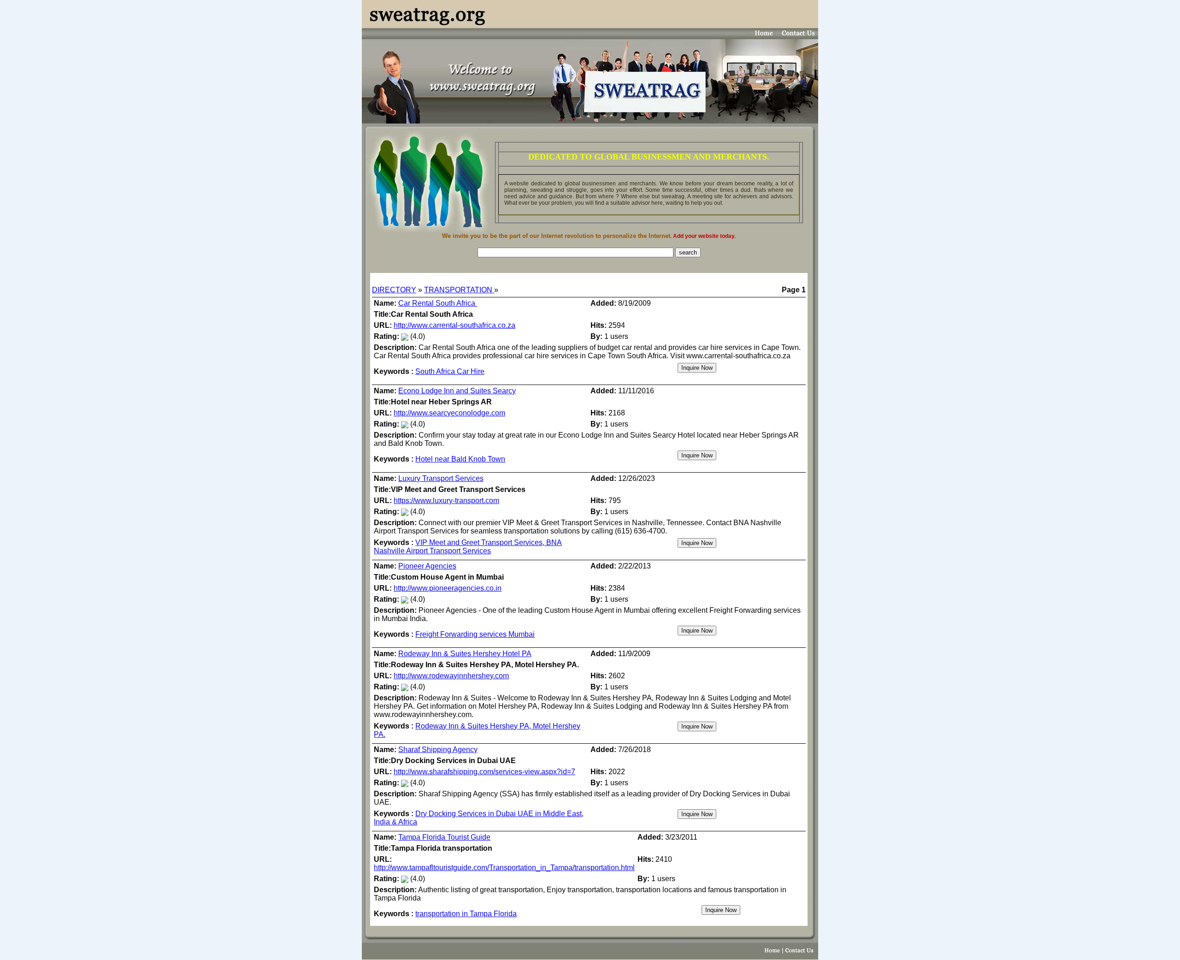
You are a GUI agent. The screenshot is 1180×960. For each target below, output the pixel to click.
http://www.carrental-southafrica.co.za (454, 325)
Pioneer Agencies (427, 566)
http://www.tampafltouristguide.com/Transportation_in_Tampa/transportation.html (504, 867)
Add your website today (703, 236)
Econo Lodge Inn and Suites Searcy (457, 391)
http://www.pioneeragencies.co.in (448, 588)
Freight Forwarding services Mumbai (475, 634)
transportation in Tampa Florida (466, 914)
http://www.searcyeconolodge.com (449, 413)
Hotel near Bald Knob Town (460, 459)
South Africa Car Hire (449, 371)
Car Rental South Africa (437, 303)
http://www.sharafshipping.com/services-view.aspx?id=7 (484, 772)
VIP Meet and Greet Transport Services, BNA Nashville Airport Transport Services (468, 547)
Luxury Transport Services (441, 478)
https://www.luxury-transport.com (446, 500)
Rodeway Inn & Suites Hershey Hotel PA (464, 654)
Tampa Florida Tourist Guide (444, 837)
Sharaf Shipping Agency (438, 749)
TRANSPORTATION (459, 290)
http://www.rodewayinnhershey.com (451, 676)
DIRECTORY (394, 290)
